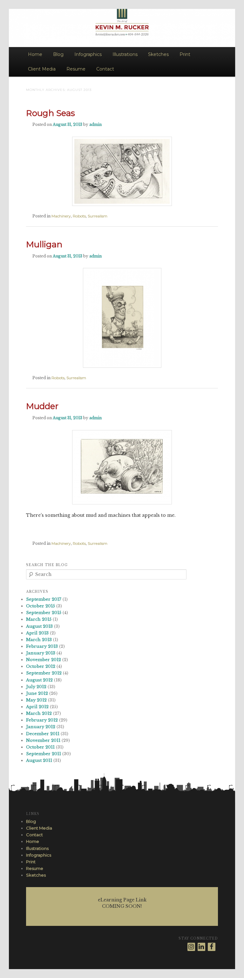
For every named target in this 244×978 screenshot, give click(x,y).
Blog (58, 54)
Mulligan (44, 244)
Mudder (42, 406)
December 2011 (42, 733)
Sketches (158, 54)
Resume (75, 69)
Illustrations (125, 54)
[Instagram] (191, 947)
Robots (79, 216)
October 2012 (40, 666)
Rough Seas (50, 113)
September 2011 (43, 753)
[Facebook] (211, 947)
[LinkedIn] (201, 947)
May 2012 (36, 700)
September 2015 (43, 612)
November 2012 (43, 659)
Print (185, 54)
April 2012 (37, 706)
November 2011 (43, 740)
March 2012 (39, 713)
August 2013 (39, 626)
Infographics (88, 54)
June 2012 (37, 693)
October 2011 (40, 747)
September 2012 (44, 673)
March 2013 (39, 639)
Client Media (42, 69)
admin (95, 124)
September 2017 (43, 599)
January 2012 (40, 726)
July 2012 (36, 686)
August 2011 (39, 760)
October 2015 (40, 606)
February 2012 (42, 720)
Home (35, 54)
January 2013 (40, 653)
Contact (105, 69)
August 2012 (39, 680)
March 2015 (38, 619)
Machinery (61, 216)
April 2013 (37, 633)
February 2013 (42, 646)
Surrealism (97, 216)
